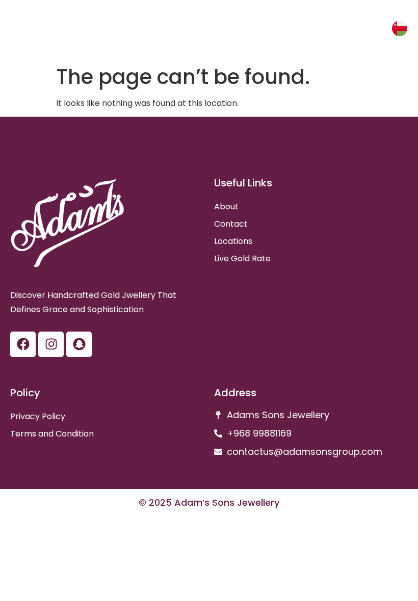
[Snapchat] (79, 344)
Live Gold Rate (242, 258)
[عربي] (399, 28)
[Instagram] (51, 344)
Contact (231, 224)
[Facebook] (23, 344)
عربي (373, 30)
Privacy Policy (37, 416)
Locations (233, 241)
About (226, 206)
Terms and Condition (52, 434)
